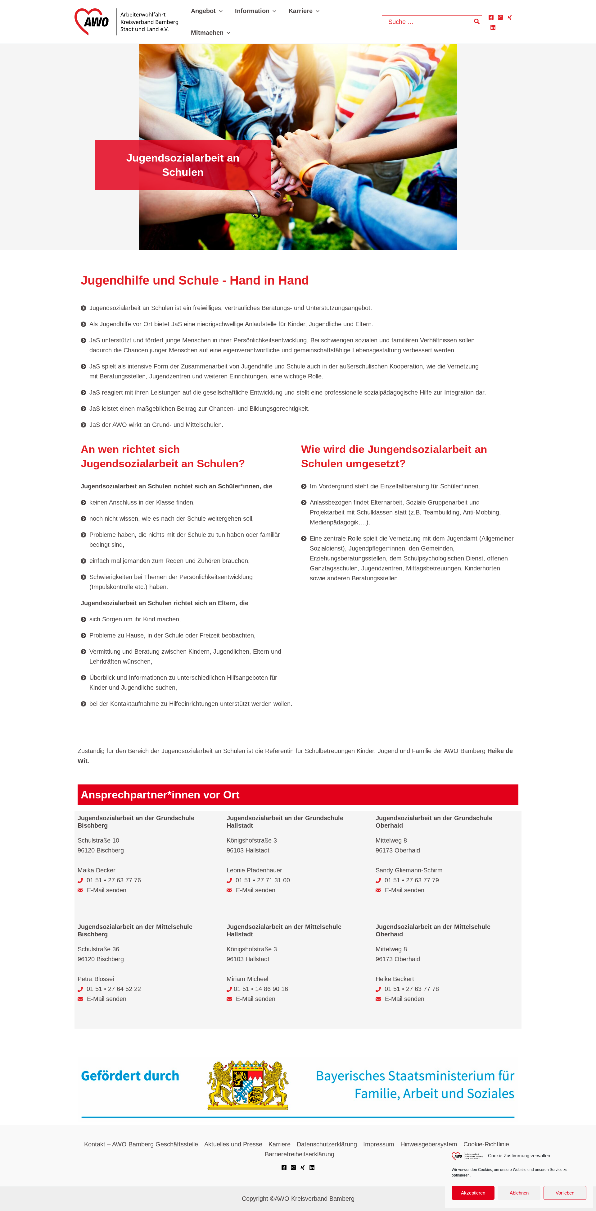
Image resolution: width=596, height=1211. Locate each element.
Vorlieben (565, 1192)
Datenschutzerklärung (327, 1144)
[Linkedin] (493, 27)
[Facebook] (491, 17)
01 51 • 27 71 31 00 (262, 880)
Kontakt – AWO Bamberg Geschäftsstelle (141, 1144)
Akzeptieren (473, 1192)
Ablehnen (519, 1192)
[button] (219, 11)
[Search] (477, 22)
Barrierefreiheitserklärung (299, 1154)
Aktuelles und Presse (233, 1144)
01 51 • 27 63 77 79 (412, 880)
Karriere (280, 1144)
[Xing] (509, 17)
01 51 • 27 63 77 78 (412, 988)
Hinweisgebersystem (428, 1144)
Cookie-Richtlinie (486, 1144)
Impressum (378, 1144)
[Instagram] (500, 17)
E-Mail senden (105, 890)
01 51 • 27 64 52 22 (114, 988)
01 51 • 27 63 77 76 (114, 880)
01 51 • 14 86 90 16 (261, 988)
